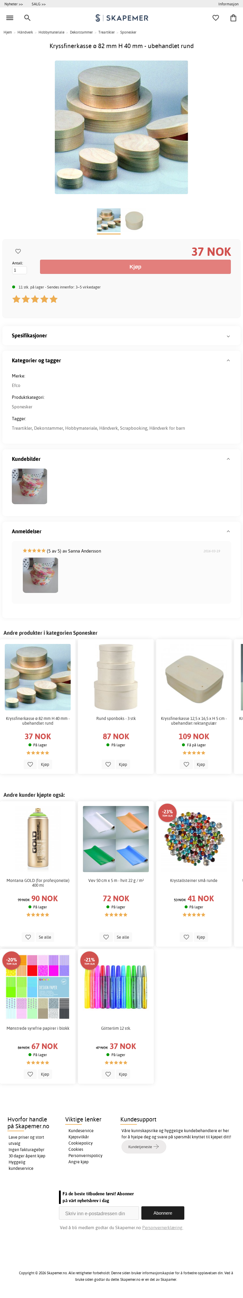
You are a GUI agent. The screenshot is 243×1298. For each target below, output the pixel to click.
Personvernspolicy (85, 1155)
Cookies (75, 1149)
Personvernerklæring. (162, 1227)
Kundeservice (81, 1130)
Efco (16, 385)
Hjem (8, 32)
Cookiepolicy (80, 1143)
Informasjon (228, 3)
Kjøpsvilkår (78, 1137)
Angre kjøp (78, 1161)
